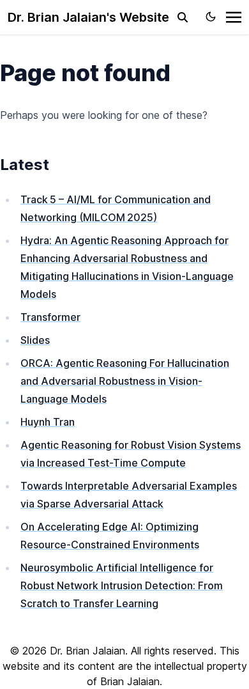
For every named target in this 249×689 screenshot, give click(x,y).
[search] (182, 17)
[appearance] (210, 16)
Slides (35, 340)
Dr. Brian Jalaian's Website (88, 17)
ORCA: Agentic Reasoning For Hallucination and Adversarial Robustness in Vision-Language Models (124, 381)
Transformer (50, 317)
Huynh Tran (47, 421)
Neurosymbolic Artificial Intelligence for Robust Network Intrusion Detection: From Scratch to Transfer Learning (121, 585)
